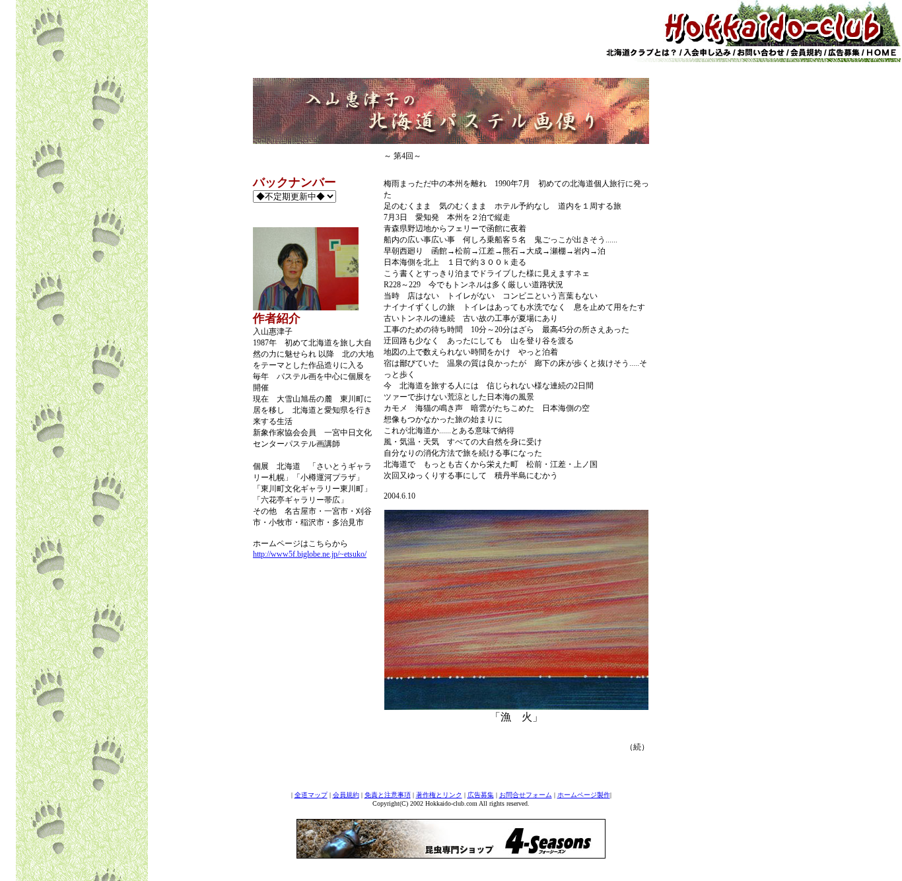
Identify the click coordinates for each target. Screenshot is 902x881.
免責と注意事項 (387, 794)
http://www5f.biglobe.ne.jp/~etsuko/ (309, 554)
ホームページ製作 (583, 794)
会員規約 (346, 794)
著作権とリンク (439, 794)
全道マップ (311, 794)
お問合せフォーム (525, 794)
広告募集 (481, 794)
